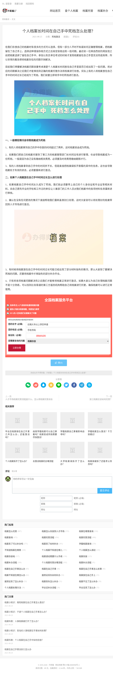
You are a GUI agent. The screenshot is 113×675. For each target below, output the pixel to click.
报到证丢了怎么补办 (16, 581)
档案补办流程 (13, 562)
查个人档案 (71, 10)
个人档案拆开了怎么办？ (16, 461)
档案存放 (85, 556)
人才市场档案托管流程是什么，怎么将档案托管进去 (29, 399)
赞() (60, 363)
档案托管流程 (50, 537)
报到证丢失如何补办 (53, 575)
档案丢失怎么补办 (52, 581)
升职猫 (9, 10)
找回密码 (30, 4)
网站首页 (55, 10)
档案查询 (11, 537)
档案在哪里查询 (88, 531)
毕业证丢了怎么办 (89, 588)
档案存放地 (12, 556)
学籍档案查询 (87, 544)
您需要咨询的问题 (16, 341)
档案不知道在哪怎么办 (17, 575)
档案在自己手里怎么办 (17, 569)
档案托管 (88, 10)
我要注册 (19, 4)
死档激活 (5, 19)
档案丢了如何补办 (52, 544)
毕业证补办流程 (51, 588)
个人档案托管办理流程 (54, 562)
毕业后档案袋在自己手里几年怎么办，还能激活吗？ (17, 434)
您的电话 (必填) (15, 330)
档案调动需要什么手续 (54, 556)
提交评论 (104, 490)
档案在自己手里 (51, 569)
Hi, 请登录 (7, 4)
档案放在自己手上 (89, 575)
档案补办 (103, 10)
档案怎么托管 (13, 531)
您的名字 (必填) (15, 324)
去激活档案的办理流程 (43, 461)
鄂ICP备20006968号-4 (71, 665)
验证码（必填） (27, 335)
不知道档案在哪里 (15, 550)
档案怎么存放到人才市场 (55, 531)
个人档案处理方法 (15, 588)
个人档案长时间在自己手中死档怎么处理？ (58, 31)
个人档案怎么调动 (89, 550)
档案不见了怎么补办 (90, 581)
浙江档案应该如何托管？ (100, 399)
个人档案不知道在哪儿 (54, 550)
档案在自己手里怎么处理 (92, 569)
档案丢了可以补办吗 (16, 544)
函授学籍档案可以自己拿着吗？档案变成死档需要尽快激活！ (45, 434)
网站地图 (58, 665)
